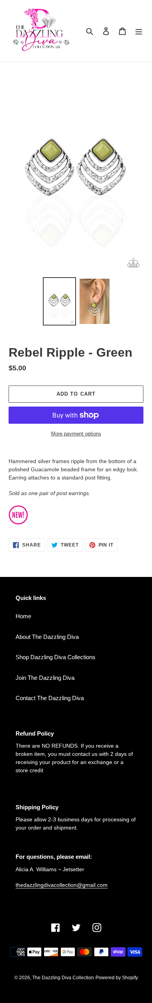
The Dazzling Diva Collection (63, 977)
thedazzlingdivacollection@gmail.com (62, 885)
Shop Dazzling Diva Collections (55, 657)
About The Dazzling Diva (47, 636)
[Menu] (139, 31)
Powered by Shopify (116, 977)
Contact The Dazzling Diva (50, 698)
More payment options (76, 434)
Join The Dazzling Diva (45, 677)
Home (23, 616)
